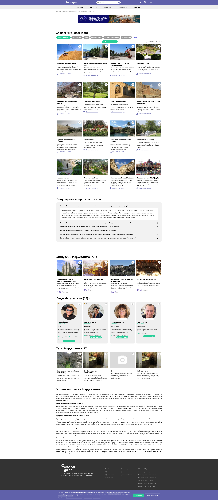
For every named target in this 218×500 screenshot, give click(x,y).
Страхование (109, 478)
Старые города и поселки (111, 37)
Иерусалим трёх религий (93, 279)
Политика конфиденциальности (147, 484)
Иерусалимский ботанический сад (95, 64)
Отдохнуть (137, 7)
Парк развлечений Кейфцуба (148, 178)
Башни (86, 37)
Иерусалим (70, 11)
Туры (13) (61, 339)
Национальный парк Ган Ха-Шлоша (121, 140)
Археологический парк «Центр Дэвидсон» (148, 102)
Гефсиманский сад (91, 178)
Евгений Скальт (63, 322)
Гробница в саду (143, 63)
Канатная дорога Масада (66, 63)
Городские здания (96, 37)
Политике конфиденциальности (92, 498)
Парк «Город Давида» (119, 102)
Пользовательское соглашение (147, 478)
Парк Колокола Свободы (146, 140)
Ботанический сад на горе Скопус (67, 102)
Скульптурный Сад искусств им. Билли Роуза (121, 64)
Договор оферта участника (146, 481)
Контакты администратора (146, 472)
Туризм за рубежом (126, 475)
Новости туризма (126, 469)
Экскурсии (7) (89, 335)
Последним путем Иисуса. (147, 279)
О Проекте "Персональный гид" (147, 469)
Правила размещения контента (147, 475)
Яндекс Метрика (77, 496)
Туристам (80, 7)
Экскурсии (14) (63, 337)
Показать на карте (65, 74)
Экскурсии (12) (143, 333)
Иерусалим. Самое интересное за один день (122, 280)
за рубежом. (89, 475)
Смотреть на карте (110, 41)
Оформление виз (110, 475)
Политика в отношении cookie (146, 486)
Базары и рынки (77, 37)
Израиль (64, 11)
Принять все (138, 495)
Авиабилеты (108, 469)
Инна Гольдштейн (117, 322)
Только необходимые (152, 495)
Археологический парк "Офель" (66, 140)
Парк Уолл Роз (89, 140)
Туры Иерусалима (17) (72, 348)
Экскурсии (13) (116, 335)
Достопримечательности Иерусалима (84, 11)
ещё (135, 37)
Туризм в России (126, 472)
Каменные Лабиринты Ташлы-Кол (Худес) (68, 372)
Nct (112, 371)
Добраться (107, 7)
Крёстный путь (142, 371)
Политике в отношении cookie (74, 498)
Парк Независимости (92, 102)
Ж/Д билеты (108, 472)
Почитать (93, 7)
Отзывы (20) (73, 337)
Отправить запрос (69, 341)
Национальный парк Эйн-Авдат (122, 178)
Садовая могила (63, 178)
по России (81, 475)
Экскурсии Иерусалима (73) (76, 257)
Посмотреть (123, 7)
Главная (58, 11)
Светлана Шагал (90, 322)
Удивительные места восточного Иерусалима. (66, 280)
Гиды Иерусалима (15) (72, 298)
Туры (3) (126, 335)
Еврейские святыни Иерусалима (91, 372)
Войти (150, 2)
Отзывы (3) (99, 335)
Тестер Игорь (142, 322)
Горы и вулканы (126, 37)
